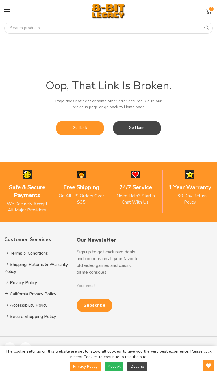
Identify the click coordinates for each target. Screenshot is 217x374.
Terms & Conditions (28, 253)
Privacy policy (85, 366)
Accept (114, 366)
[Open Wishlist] (208, 365)
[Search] (206, 28)
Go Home (137, 127)
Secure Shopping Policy (32, 317)
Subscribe (94, 305)
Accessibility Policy (28, 305)
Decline (137, 366)
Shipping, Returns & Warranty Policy (36, 267)
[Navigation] (7, 11)
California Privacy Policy (32, 294)
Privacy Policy (23, 283)
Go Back (80, 127)
